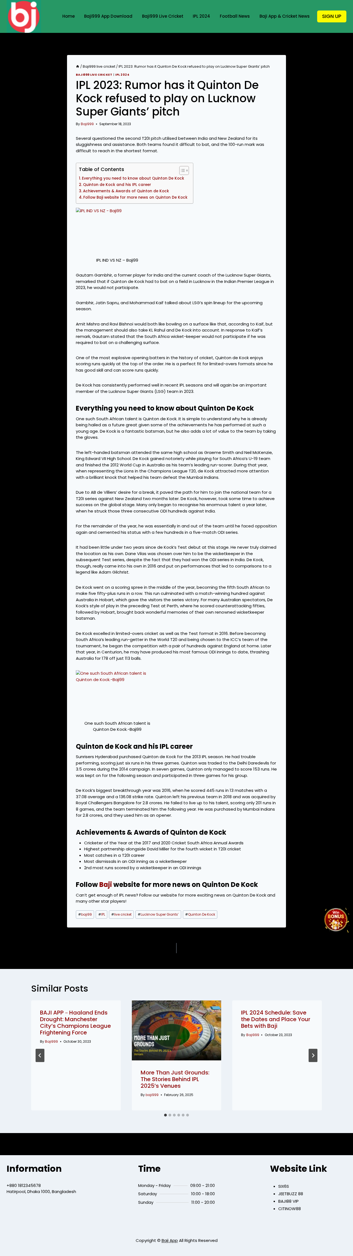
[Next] (313, 1055)
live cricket (121, 914)
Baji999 (87, 124)
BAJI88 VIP (288, 1201)
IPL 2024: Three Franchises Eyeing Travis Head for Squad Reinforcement (116, 948)
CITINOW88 (289, 1209)
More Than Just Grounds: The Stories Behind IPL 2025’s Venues (175, 1079)
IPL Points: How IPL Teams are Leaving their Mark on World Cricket (234, 948)
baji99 (85, 914)
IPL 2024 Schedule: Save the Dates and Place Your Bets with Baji (275, 1019)
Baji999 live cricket (94, 75)
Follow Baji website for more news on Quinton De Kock (135, 197)
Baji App (170, 1240)
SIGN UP (331, 16)
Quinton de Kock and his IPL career (117, 184)
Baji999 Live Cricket (162, 16)
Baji (105, 884)
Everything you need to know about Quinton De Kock (133, 178)
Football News (235, 16)
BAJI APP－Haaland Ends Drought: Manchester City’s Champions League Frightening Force (75, 1022)
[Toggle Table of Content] (181, 170)
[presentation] (176, 1030)
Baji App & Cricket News (285, 16)
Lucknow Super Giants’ (158, 914)
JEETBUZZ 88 (290, 1194)
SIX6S (283, 1186)
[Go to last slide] (40, 1055)
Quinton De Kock (200, 914)
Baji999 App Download (108, 16)
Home (68, 16)
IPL (101, 914)
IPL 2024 (201, 16)
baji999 (152, 1094)
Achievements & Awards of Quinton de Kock (126, 191)
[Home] (77, 66)
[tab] (165, 1115)
